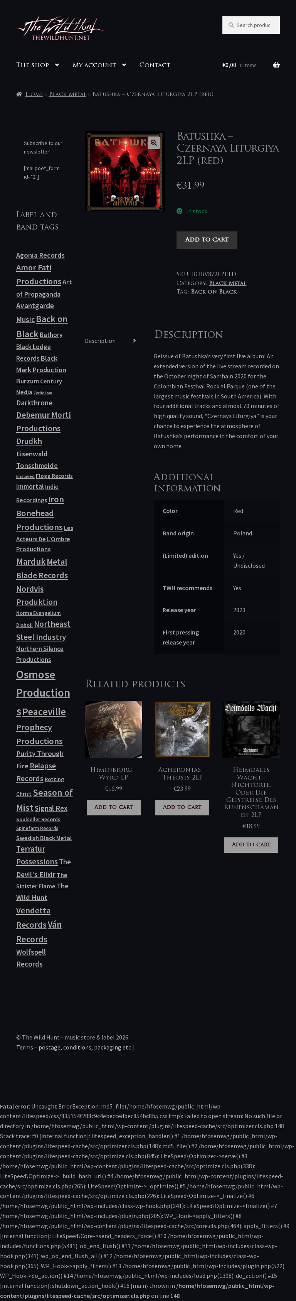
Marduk (30, 561)
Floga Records (54, 475)
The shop (32, 65)
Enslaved (25, 476)
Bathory (51, 335)
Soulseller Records (38, 819)
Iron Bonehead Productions (40, 513)
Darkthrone (34, 402)
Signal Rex (51, 808)
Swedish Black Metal (44, 838)
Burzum (27, 380)
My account (94, 65)
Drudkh (29, 441)
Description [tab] (100, 340)
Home (34, 95)
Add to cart (207, 240)
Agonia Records (40, 255)
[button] (154, 143)
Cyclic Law (43, 392)
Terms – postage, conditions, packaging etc (73, 1047)
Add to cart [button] (113, 807)
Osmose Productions (43, 692)
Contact (155, 65)
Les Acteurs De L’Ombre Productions (44, 538)
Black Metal (67, 95)
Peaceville (44, 711)
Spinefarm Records (37, 828)
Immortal (30, 486)
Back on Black (214, 292)
